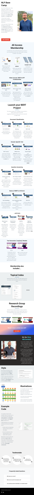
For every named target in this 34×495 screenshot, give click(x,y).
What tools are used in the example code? (14, 479)
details (28, 163)
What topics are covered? (11, 476)
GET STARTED (6, 39)
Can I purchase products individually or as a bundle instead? (17, 483)
